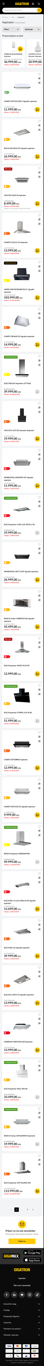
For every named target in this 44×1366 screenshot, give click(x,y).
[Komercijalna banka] (26, 1351)
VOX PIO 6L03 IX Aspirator (15, 195)
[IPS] (17, 1356)
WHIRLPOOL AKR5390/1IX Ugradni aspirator (18, 479)
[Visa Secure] (26, 1356)
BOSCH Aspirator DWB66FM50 (17, 854)
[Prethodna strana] (11, 1209)
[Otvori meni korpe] (39, 4)
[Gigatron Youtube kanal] (22, 1295)
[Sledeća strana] (33, 1209)
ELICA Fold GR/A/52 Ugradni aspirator (19, 148)
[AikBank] (17, 1351)
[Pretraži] (39, 10)
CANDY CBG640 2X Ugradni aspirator (19, 336)
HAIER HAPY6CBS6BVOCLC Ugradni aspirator (19, 291)
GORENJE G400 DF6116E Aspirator (18, 1042)
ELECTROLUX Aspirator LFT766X (17, 383)
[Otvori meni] (3, 4)
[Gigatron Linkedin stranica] (14, 1295)
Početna (5, 17)
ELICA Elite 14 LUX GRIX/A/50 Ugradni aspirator (20, 902)
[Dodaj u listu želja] (39, 74)
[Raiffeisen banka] (34, 1351)
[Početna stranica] (22, 3)
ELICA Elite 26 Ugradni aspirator (17, 948)
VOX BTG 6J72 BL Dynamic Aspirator (19, 430)
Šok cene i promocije (22, 1285)
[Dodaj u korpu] (20, 49)
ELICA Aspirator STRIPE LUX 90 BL (18, 713)
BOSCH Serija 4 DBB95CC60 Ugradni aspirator (19, 620)
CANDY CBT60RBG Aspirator (16, 760)
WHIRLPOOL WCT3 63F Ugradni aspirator (21, 571)
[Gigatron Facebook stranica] (6, 1295)
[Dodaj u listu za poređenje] (39, 78)
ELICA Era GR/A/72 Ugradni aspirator (19, 995)
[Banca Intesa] (9, 1351)
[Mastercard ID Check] (34, 1356)
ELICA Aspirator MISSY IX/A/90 (16, 666)
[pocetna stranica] (22, 1269)
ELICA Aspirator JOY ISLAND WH (17, 1183)
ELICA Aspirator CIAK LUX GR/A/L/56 (19, 524)
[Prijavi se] (32, 4)
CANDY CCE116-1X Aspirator (16, 242)
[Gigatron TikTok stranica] (37, 1295)
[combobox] (22, 10)
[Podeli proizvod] (39, 82)
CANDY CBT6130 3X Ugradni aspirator (19, 807)
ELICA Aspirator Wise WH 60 (15, 1089)
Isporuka (22, 1278)
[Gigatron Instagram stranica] (30, 1295)
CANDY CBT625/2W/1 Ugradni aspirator (20, 101)
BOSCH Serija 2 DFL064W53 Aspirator (19, 1136)
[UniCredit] (34, 1346)
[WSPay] (9, 1356)
